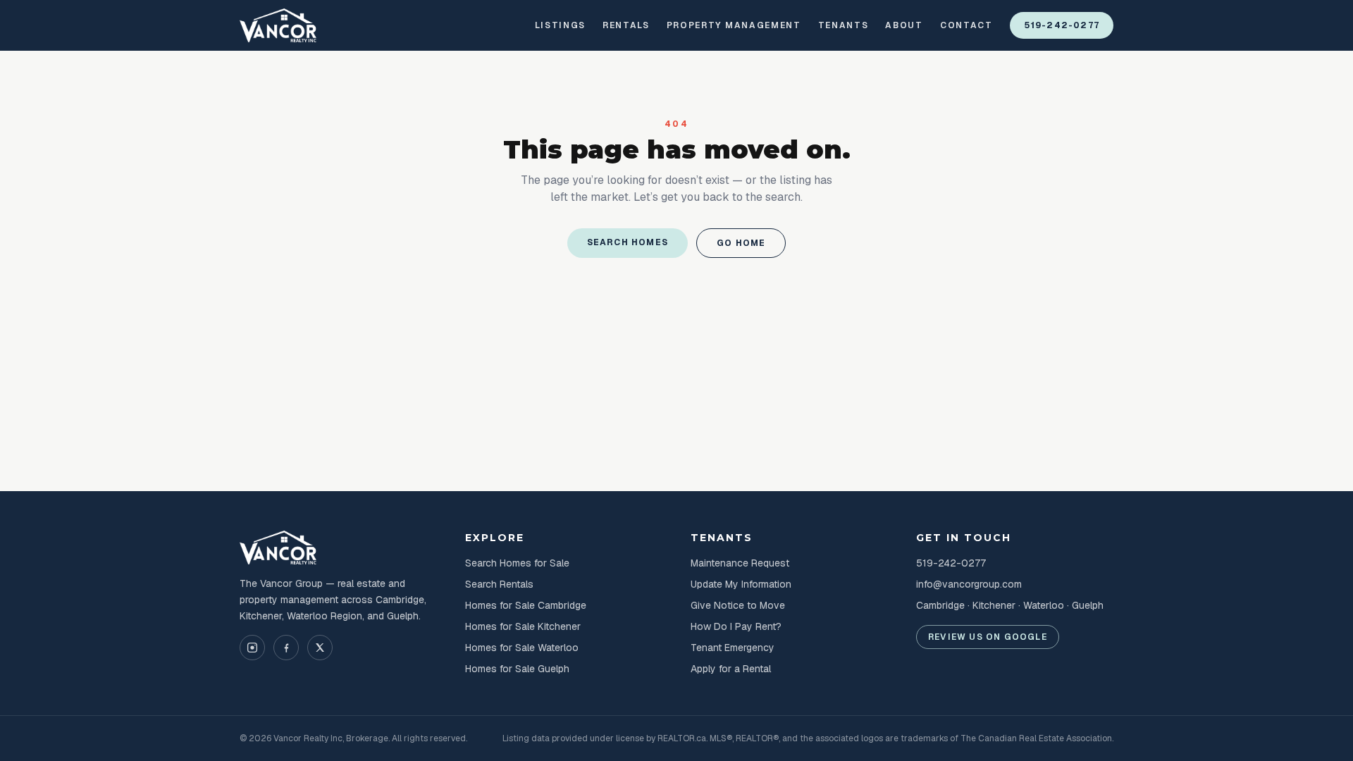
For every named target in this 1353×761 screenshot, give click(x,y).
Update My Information (741, 584)
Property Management (734, 25)
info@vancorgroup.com (969, 584)
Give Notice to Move (738, 605)
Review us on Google (987, 637)
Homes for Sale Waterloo (522, 647)
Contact (966, 25)
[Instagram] (252, 647)
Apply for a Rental (731, 668)
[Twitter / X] (320, 647)
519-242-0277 (1061, 25)
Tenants (843, 25)
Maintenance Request (740, 563)
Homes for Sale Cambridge (525, 605)
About (903, 25)
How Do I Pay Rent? (736, 626)
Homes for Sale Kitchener (523, 626)
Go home (741, 243)
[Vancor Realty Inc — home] (278, 25)
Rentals (626, 25)
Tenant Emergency (732, 647)
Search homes (627, 242)
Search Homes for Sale (517, 563)
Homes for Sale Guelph (517, 668)
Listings (560, 25)
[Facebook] (286, 647)
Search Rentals (499, 584)
